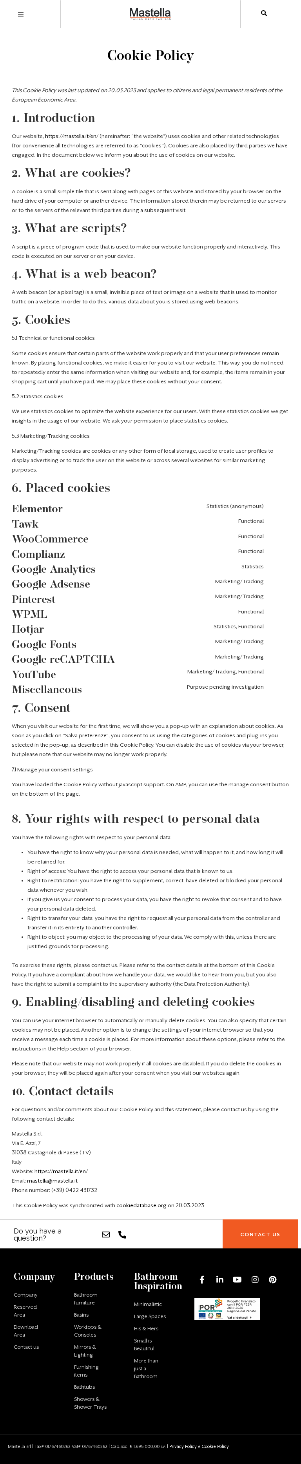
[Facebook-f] (202, 1280)
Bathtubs (84, 1387)
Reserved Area (25, 1311)
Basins (81, 1315)
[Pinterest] (273, 1280)
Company (26, 1295)
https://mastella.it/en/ (71, 136)
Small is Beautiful (144, 1345)
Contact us (26, 1347)
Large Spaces (150, 1316)
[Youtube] (237, 1280)
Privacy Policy (183, 1446)
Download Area (26, 1331)
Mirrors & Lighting (85, 1351)
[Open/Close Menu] (20, 14)
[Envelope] (106, 1235)
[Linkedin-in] (220, 1280)
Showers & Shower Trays (90, 1403)
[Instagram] (255, 1280)
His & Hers (146, 1329)
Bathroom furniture (86, 1299)
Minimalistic (148, 1304)
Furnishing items (86, 1371)
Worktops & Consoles (88, 1331)
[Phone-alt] (122, 1235)
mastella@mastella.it (52, 1180)
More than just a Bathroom (146, 1368)
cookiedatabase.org (141, 1205)
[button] (260, 1234)
